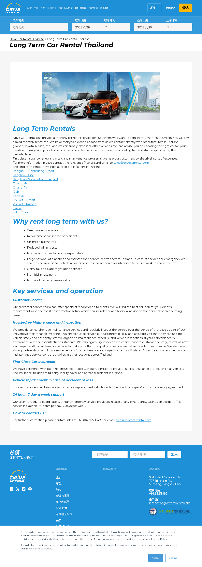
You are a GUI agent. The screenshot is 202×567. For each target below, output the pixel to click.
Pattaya (18, 196)
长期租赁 (52, 8)
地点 (36, 8)
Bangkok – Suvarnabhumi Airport (35, 179)
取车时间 (109, 20)
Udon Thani (20, 212)
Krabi (16, 191)
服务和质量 (62, 502)
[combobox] (39, 27)
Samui (17, 208)
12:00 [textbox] (107, 27)
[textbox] (39, 27)
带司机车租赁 (66, 8)
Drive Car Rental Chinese (27, 39)
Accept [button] (156, 557)
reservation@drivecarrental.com (169, 503)
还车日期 (142, 20)
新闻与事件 (62, 496)
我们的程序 (81, 8)
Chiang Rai (20, 187)
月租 (42, 8)
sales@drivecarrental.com (131, 162)
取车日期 (80, 20)
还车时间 (171, 20)
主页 (58, 477)
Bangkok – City (23, 175)
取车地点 (18, 20)
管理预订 (170, 7)
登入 (185, 8)
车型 (29, 8)
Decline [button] (173, 557)
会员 (58, 520)
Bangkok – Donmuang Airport (33, 171)
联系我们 (104, 8)
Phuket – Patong (24, 204)
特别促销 (93, 8)
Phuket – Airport (24, 200)
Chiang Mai (20, 183)
